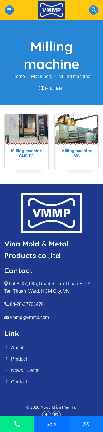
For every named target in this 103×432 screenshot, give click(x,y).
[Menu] (9, 10)
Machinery (41, 76)
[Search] (93, 10)
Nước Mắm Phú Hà (58, 407)
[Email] (86, 424)
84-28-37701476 (27, 304)
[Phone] (17, 424)
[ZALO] (51, 424)
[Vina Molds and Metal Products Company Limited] (51, 10)
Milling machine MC (76, 153)
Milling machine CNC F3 (26, 153)
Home (19, 76)
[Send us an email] (56, 415)
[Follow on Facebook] (46, 415)
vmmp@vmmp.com (29, 317)
